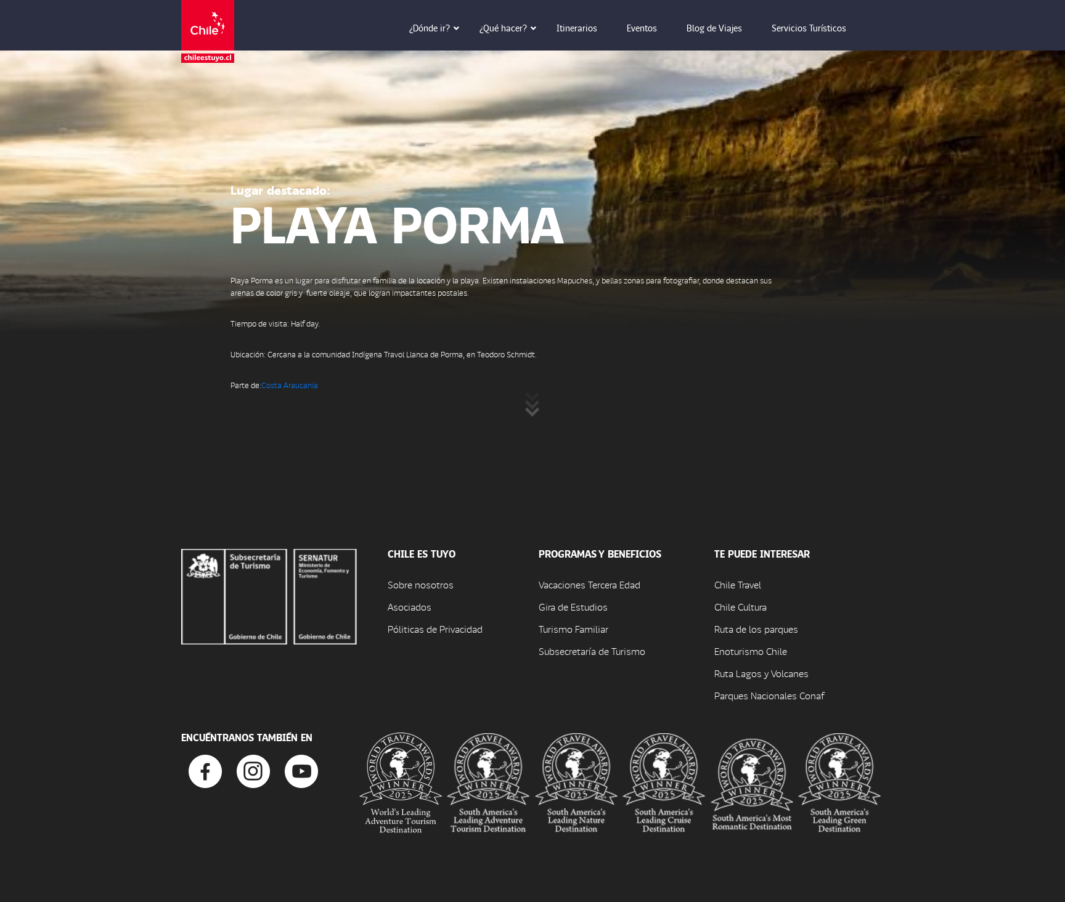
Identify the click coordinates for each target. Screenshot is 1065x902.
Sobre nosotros (421, 584)
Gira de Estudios (573, 606)
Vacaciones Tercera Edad (589, 584)
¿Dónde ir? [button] (429, 27)
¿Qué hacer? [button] (503, 27)
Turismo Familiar (573, 628)
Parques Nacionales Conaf (769, 695)
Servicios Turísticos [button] (809, 27)
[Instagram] (253, 769)
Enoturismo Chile (750, 650)
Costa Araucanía (289, 385)
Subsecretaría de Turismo (592, 650)
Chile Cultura (740, 606)
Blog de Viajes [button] (714, 27)
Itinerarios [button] (577, 27)
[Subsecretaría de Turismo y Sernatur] (269, 594)
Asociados (409, 606)
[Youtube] (301, 769)
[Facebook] (205, 769)
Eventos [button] (642, 27)
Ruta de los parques (756, 628)
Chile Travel (737, 584)
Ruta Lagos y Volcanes (761, 673)
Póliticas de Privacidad (435, 628)
